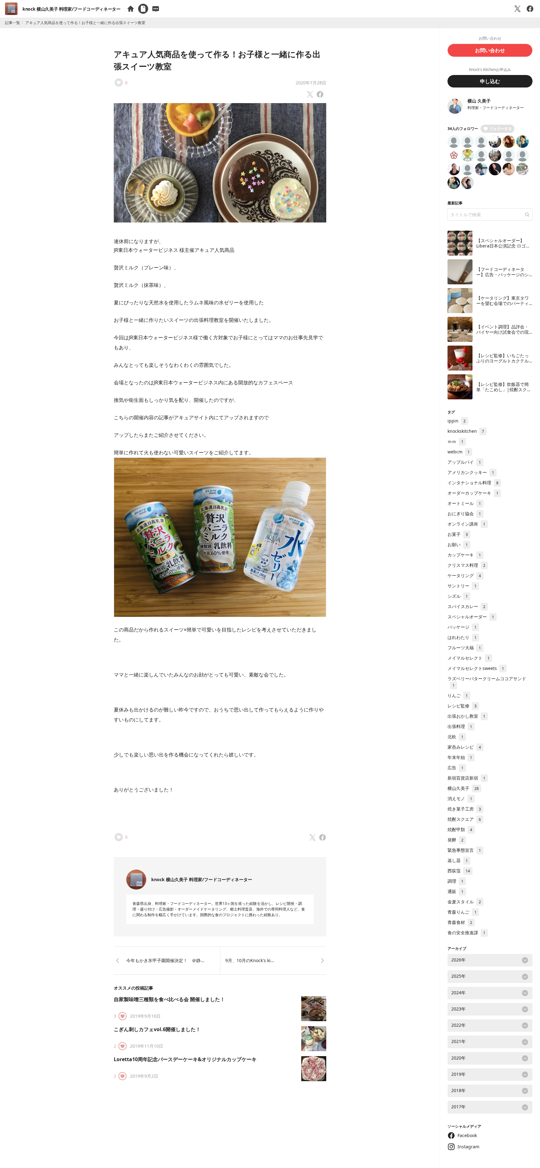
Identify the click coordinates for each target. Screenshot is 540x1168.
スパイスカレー (466, 606)
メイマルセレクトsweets (476, 668)
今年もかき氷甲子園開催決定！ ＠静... (165, 960)
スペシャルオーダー (471, 617)
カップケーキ (464, 555)
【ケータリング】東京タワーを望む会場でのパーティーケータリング (502, 303)
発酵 (455, 840)
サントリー (462, 586)
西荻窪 (459, 871)
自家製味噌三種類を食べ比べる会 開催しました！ (169, 999)
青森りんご (462, 912)
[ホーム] (131, 9)
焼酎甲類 (460, 829)
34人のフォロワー (463, 128)
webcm (459, 452)
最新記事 (455, 203)
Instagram (468, 1147)
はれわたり (462, 637)
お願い (458, 544)
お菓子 (458, 534)
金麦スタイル (464, 902)
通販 (455, 891)
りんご (458, 695)
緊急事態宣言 (464, 850)
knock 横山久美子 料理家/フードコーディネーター (71, 9)
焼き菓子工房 (464, 809)
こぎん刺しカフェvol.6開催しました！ (157, 1029)
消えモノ (460, 798)
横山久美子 (463, 788)
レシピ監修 (462, 706)
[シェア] (530, 9)
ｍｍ (455, 441)
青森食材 (460, 922)
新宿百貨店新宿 (466, 778)
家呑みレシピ (464, 747)
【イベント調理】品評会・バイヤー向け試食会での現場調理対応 (502, 332)
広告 (455, 768)
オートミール (464, 503)
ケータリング (464, 575)
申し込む (490, 81)
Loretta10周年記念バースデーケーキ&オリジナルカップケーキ (185, 1059)
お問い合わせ (490, 50)
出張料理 (460, 726)
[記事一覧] (143, 9)
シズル (458, 596)
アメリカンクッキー (471, 472)
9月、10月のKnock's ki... (249, 960)
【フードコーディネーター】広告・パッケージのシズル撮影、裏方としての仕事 (502, 277)
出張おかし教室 (466, 716)
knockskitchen (466, 431)
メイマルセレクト (469, 658)
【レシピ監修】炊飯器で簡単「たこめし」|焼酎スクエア (503, 389)
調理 (455, 881)
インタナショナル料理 (473, 483)
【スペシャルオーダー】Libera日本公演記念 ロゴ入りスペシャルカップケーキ (503, 245)
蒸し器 (458, 860)
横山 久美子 (479, 101)
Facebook (467, 1135)
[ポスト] (517, 9)
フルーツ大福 (464, 648)
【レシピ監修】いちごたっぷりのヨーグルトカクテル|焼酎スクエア (503, 360)
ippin (457, 421)
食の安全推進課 (466, 933)
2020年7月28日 (311, 83)
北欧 (455, 737)
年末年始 (460, 757)
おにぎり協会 (464, 514)
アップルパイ (464, 462)
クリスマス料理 (466, 565)
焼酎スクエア (464, 819)
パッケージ (462, 627)
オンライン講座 (466, 524)
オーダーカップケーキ (473, 493)
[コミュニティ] (156, 9)
